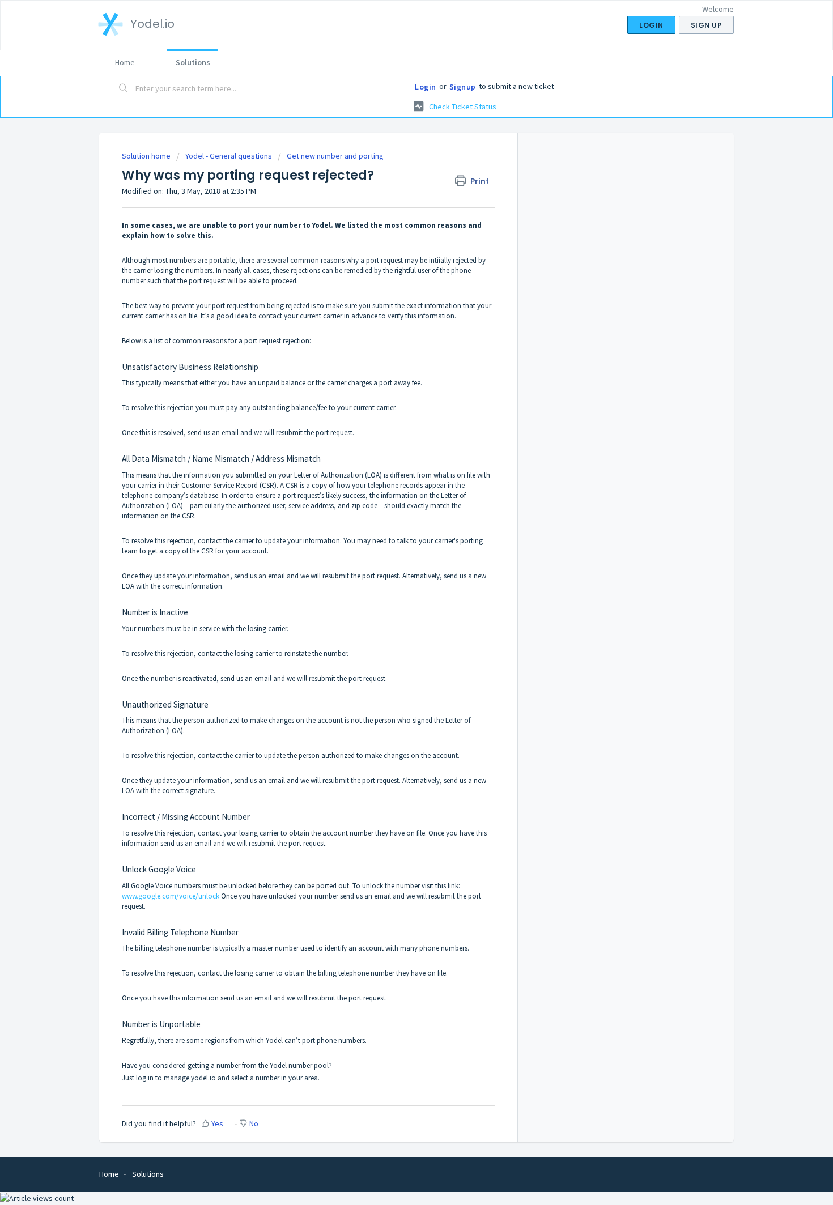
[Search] (123, 89)
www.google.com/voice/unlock (170, 896)
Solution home (147, 156)
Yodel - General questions (228, 156)
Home (125, 62)
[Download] (395, 465)
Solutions (193, 62)
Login (425, 87)
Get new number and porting (335, 156)
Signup (462, 87)
